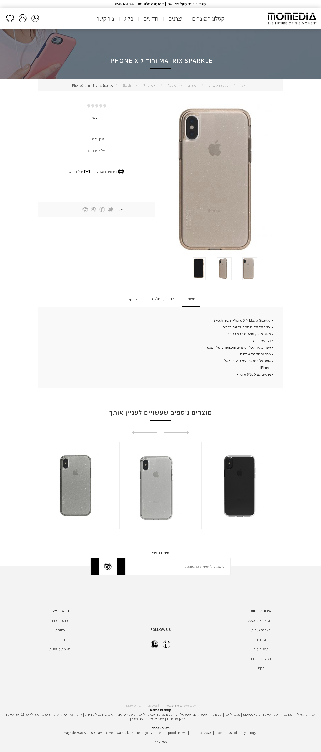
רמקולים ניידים (94, 714)
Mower (182, 732)
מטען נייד (216, 714)
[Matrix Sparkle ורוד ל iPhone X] (249, 268)
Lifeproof (170, 732)
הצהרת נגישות (260, 630)
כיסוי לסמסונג (251, 714)
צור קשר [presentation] (131, 299)
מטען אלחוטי (183, 714)
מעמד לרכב (232, 714)
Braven (109, 732)
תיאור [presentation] (191, 299)
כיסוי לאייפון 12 (30, 714)
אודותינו (261, 639)
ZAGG (208, 732)
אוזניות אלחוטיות (71, 714)
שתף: (120, 209)
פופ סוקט (129, 714)
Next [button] (144, 432)
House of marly (235, 732)
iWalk (119, 732)
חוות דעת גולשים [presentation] (162, 299)
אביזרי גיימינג (113, 714)
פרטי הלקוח (60, 620)
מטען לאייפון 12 (154, 719)
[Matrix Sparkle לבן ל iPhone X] (242, 488)
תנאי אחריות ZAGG (261, 620)
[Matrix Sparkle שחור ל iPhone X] (160, 488)
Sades (88, 732)
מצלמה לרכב (146, 714)
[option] (249, 268)
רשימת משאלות (10, 18)
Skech (94, 139)
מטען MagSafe (73, 732)
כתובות (60, 630)
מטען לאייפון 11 (176, 719)
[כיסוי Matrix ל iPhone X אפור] (78, 488)
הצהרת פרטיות (261, 658)
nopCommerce (174, 705)
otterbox (196, 732)
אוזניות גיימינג (50, 714)
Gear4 (98, 732)
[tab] (191, 299)
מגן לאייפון (136, 719)
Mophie (155, 732)
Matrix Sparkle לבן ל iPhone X (242, 461)
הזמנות (60, 639)
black (218, 732)
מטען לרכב (200, 714)
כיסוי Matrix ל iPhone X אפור (78, 461)
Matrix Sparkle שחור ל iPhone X (160, 461)
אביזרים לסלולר (305, 714)
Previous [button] (176, 432)
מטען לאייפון (165, 714)
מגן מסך (287, 714)
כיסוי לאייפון (270, 714)
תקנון (260, 668)
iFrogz (252, 732)
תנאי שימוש (261, 649)
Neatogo (142, 732)
